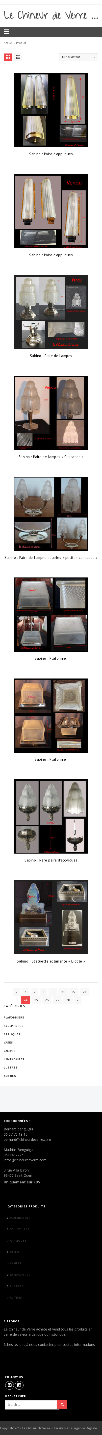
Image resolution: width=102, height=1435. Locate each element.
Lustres (11, 1067)
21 (63, 992)
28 (68, 1000)
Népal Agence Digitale (80, 1428)
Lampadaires (14, 1059)
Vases (8, 1042)
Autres (10, 1076)
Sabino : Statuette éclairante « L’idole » (51, 961)
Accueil (8, 43)
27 (57, 1000)
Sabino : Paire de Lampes (51, 355)
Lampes (9, 1051)
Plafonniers (14, 1017)
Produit (21, 43)
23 (84, 992)
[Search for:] (32, 1404)
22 (74, 992)
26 (47, 1000)
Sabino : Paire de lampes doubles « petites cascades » (51, 557)
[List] (18, 57)
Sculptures (13, 1026)
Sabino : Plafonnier (51, 658)
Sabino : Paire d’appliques (51, 154)
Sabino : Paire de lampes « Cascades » (51, 456)
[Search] (62, 1404)
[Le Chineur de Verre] (51, 15)
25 (36, 1000)
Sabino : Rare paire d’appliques (51, 860)
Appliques (12, 1034)
